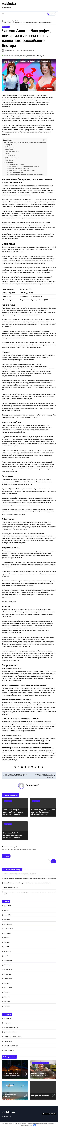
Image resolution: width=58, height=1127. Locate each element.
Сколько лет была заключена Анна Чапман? (22, 170)
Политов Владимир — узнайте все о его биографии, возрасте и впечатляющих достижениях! (43, 813)
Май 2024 (7, 946)
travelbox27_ (34, 785)
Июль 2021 (7, 992)
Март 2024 (7, 956)
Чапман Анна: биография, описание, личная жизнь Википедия (25, 142)
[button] (44, 140)
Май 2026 (6, 910)
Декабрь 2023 (8, 969)
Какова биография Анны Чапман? (19, 168)
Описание (7, 153)
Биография (8, 145)
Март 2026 (7, 919)
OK (34, 1125)
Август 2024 (7, 933)
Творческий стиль (12, 158)
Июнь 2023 (7, 983)
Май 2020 (7, 1001)
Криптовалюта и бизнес (10, 1032)
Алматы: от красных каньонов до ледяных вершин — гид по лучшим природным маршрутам (30, 878)
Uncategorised (5, 26)
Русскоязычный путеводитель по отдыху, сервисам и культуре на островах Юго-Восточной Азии (29, 892)
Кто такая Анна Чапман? (17, 164)
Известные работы (13, 151)
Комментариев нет (29, 50)
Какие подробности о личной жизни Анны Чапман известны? (27, 174)
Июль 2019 (7, 1006)
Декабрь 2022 (8, 988)
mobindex (9, 3)
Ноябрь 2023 (7, 974)
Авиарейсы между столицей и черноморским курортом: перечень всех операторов (27, 883)
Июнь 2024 (7, 942)
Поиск (7, 856)
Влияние (10, 160)
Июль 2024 (7, 937)
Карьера (10, 149)
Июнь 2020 (7, 997)
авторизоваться (31, 849)
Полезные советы (9, 1050)
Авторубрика (7, 1023)
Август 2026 (7, 906)
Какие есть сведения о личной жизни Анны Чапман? (24, 166)
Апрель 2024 (7, 951)
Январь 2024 (7, 965)
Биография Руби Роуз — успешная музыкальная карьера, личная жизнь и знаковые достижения (12, 836)
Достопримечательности (11, 1027)
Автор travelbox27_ (10, 50)
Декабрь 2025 (8, 924)
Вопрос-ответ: (9, 162)
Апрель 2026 (7, 915)
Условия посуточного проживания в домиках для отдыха (20, 874)
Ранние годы (11, 147)
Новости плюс (8, 1041)
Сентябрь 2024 (8, 928)
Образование (11, 156)
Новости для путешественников (13, 1036)
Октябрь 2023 (8, 978)
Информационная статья (11, 887)
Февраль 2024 (8, 960)
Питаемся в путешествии (11, 1045)
